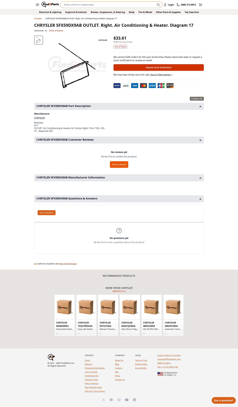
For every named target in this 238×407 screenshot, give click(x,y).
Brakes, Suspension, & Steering (108, 12)
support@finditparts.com (169, 359)
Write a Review (56, 30)
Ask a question (46, 212)
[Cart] (200, 4)
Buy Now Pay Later (93, 387)
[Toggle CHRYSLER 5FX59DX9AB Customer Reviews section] (200, 140)
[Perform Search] (158, 4)
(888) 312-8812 (164, 363)
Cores (87, 360)
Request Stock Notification (158, 67)
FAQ (117, 372)
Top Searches (192, 12)
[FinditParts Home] (50, 4)
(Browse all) (119, 291)
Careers (118, 368)
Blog (117, 364)
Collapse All (196, 98)
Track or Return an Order (169, 355)
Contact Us (120, 379)
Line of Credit (91, 372)
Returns (88, 364)
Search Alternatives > (161, 74)
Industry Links (91, 379)
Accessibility (140, 368)
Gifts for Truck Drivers (95, 391)
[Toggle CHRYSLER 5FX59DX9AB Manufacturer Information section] (200, 178)
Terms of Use (141, 360)
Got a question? (223, 400)
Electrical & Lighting (50, 12)
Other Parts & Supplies (168, 12)
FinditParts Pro (91, 375)
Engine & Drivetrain (76, 12)
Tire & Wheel (145, 12)
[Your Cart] (200, 4)
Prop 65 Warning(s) (68, 263)
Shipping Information (95, 368)
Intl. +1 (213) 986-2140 (167, 367)
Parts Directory (91, 383)
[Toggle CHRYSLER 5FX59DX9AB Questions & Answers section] (200, 199)
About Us (119, 360)
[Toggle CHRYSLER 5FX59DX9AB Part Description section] (200, 106)
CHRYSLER (39, 117)
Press (117, 375)
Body (131, 12)
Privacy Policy (141, 364)
